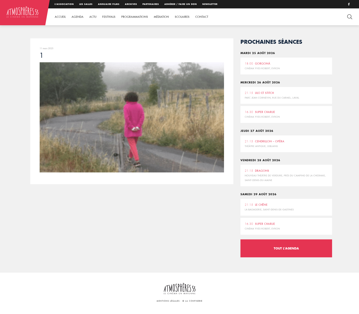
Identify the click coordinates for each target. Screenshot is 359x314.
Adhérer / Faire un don (180, 4)
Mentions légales (168, 301)
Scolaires (182, 17)
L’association (64, 4)
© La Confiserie (192, 301)
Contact (201, 17)
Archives (131, 4)
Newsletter (209, 4)
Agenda (78, 17)
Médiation (161, 17)
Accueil (60, 17)
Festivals (109, 17)
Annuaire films (108, 4)
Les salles (86, 4)
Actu (92, 17)
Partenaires (150, 4)
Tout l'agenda (286, 248)
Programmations (134, 17)
